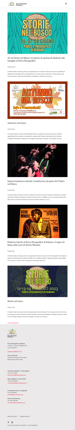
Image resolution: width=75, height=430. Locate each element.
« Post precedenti (13, 323)
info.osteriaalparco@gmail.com (16, 403)
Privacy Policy (12, 416)
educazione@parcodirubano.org (17, 375)
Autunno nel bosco (17, 123)
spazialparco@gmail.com (15, 351)
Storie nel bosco (15, 301)
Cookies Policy (25, 416)
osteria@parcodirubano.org (15, 395)
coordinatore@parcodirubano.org (17, 383)
